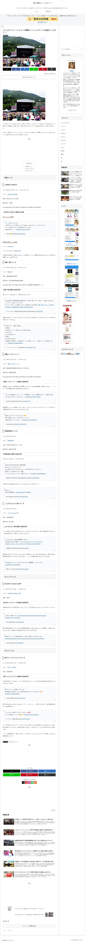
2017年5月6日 (21, 698)
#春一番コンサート (44, 305)
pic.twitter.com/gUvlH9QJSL (31, 714)
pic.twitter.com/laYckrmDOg (29, 420)
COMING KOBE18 (12, 194)
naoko (72, 71)
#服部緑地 (15, 307)
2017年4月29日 (25, 548)
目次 (27, 163)
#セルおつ (13, 544)
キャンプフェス (30, 168)
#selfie (31, 615)
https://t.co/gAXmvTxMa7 (23, 638)
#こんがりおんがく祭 (36, 541)
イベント (5, 741)
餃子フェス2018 (12, 667)
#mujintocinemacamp (23, 615)
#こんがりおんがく (26, 541)
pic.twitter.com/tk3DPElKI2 (37, 638)
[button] (51, 69)
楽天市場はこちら (42, 22)
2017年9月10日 (20, 622)
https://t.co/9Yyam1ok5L (40, 615)
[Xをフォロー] (23, 782)
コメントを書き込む (29, 926)
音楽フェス (28, 166)
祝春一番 (10, 272)
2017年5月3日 (22, 424)
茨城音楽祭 (11, 440)
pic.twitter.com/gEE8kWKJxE (38, 473)
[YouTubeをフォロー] (26, 782)
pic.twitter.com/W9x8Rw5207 (15, 343)
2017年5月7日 (21, 234)
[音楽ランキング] (70, 353)
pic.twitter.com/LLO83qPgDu (12, 564)
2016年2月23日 (24, 496)
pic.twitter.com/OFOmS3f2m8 (33, 397)
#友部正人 (9, 307)
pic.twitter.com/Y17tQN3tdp (23, 492)
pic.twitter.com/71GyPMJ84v (12, 617)
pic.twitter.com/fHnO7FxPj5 (33, 544)
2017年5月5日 (39, 311)
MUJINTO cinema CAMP (14, 593)
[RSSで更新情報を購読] (35, 782)
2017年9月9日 (19, 643)
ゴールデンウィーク (13, 741)
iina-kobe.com (17, 250)
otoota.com (10, 246)
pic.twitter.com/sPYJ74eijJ (23, 229)
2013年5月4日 (26, 401)
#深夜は (8, 544)
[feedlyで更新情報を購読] (32, 782)
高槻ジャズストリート (14, 364)
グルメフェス (29, 170)
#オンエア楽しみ (20, 544)
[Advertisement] (29, 83)
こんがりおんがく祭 (13, 513)
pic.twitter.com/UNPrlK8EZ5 (25, 307)
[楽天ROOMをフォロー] (29, 782)
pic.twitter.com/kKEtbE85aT (12, 693)
